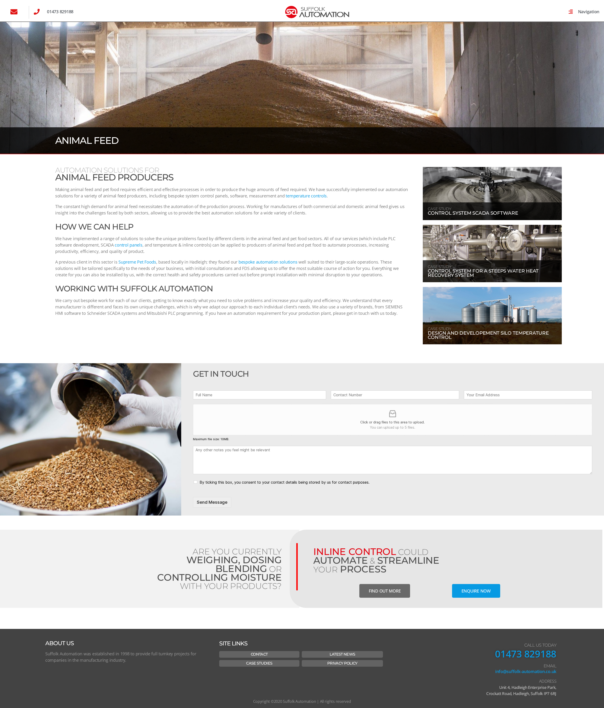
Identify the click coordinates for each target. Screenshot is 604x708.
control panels (128, 245)
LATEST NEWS (342, 654)
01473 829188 (525, 653)
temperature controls (306, 196)
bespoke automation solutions (268, 262)
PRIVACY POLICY (342, 663)
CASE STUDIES (259, 663)
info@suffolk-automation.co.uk (525, 671)
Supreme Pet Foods (137, 262)
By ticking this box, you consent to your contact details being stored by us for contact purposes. (284, 482)
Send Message (212, 502)
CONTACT (259, 654)
